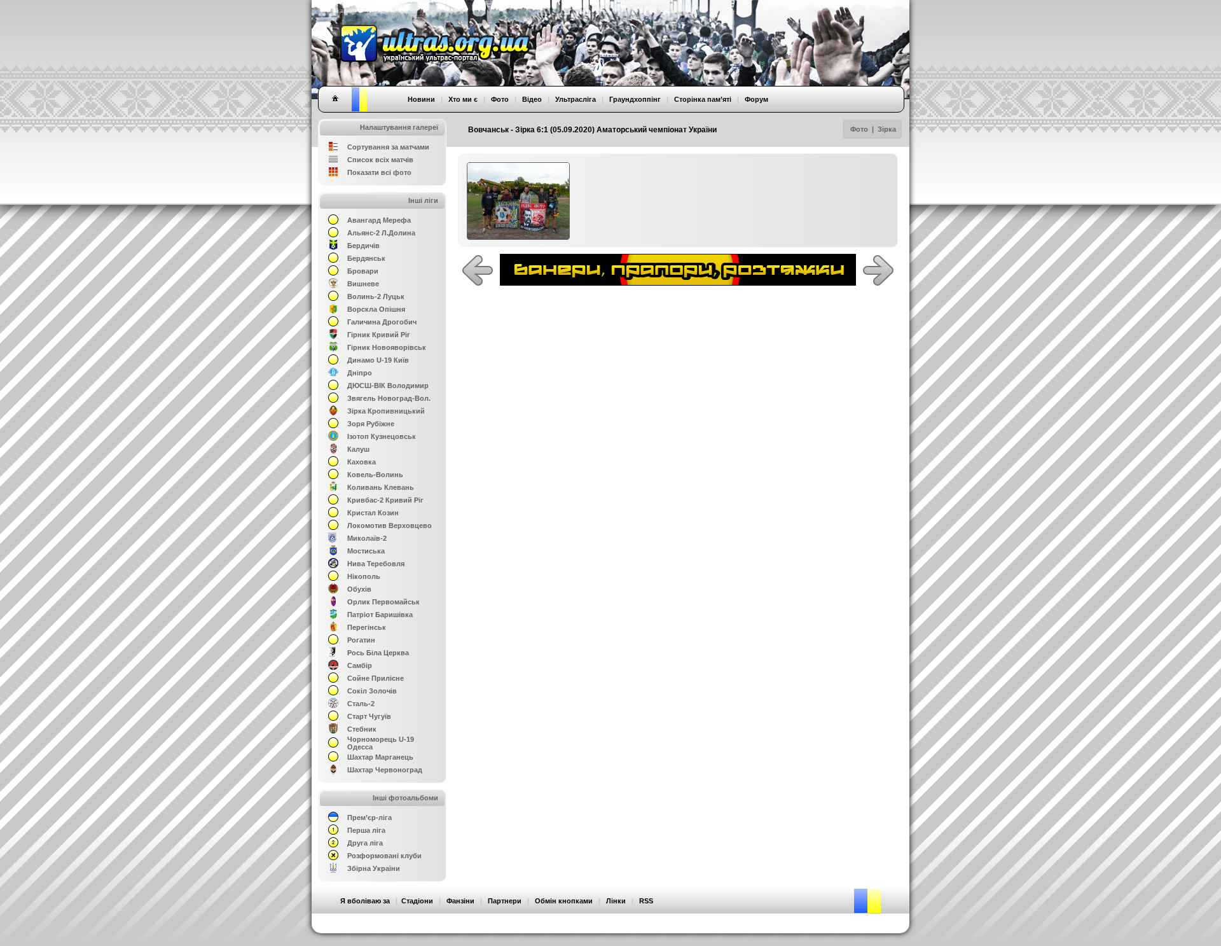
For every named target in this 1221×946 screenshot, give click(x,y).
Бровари (362, 271)
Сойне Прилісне (375, 678)
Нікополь (363, 576)
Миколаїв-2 (367, 538)
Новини (421, 99)
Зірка (887, 129)
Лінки (616, 901)
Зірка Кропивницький (386, 411)
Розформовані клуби (384, 855)
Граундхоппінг (635, 99)
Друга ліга (365, 843)
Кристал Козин (373, 513)
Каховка (361, 462)
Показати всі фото (379, 172)
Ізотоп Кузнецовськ (381, 436)
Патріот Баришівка (380, 614)
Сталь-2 (361, 703)
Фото (859, 129)
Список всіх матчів (380, 159)
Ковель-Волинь (375, 474)
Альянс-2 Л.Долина (381, 233)
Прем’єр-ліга (369, 817)
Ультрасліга (575, 99)
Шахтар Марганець (380, 757)
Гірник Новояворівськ (386, 347)
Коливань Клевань (380, 487)
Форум (756, 99)
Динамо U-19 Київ (378, 360)
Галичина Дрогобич (382, 322)
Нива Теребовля (375, 563)
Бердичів (363, 245)
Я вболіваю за (365, 901)
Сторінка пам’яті (702, 99)
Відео (532, 99)
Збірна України (373, 868)
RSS (646, 901)
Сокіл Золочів (372, 691)
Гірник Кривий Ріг (378, 334)
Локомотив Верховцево (389, 525)
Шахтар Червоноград (384, 770)
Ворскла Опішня (376, 309)
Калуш (358, 449)
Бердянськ (366, 258)
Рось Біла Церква (378, 653)
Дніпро (359, 373)
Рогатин (361, 640)
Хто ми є (463, 99)
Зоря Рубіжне (370, 424)
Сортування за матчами (388, 147)
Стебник (361, 729)
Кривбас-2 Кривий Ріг (385, 500)
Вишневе (363, 284)
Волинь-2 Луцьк (375, 296)
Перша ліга (366, 830)
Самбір (359, 665)
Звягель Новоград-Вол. (389, 398)
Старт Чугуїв (369, 716)
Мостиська (366, 551)
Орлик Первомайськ (383, 602)
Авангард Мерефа (379, 220)
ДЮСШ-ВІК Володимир (388, 385)
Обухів (359, 589)
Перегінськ (366, 627)
